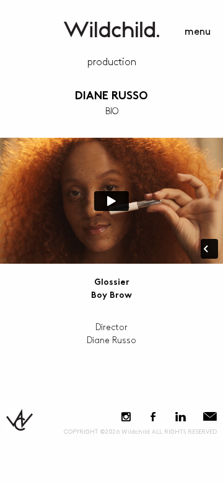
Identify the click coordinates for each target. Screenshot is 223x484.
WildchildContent (111, 29)
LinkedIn (180, 416)
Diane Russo (111, 96)
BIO (111, 111)
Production (111, 62)
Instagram (126, 416)
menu (198, 32)
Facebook (152, 416)
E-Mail (210, 416)
